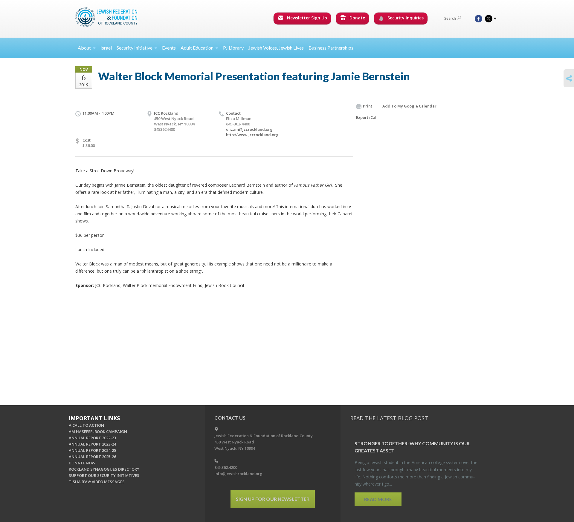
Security (134, 47)
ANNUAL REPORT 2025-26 (92, 456)
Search (450, 18)
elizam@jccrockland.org (249, 129)
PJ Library (233, 47)
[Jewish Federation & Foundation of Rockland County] (107, 17)
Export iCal (366, 117)
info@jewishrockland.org (238, 473)
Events (169, 47)
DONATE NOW (82, 463)
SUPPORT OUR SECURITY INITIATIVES (104, 475)
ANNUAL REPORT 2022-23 (92, 437)
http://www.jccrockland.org (252, 134)
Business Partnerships (331, 47)
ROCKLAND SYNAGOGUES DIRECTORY (104, 469)
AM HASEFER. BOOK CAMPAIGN (98, 431)
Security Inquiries (405, 18)
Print (367, 106)
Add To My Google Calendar (409, 106)
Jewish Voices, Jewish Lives (276, 47)
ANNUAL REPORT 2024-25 (92, 450)
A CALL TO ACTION (86, 425)
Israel (106, 47)
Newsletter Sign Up (306, 18)
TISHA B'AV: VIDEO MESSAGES (97, 481)
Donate (356, 18)
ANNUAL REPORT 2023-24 (92, 444)
